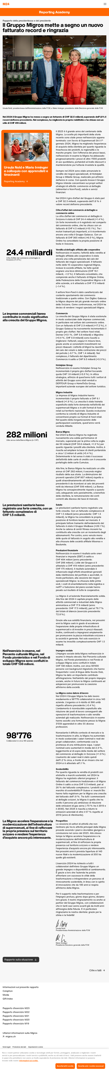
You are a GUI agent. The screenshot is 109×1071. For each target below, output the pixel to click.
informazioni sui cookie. (28, 1060)
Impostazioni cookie (35, 1047)
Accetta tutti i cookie (65, 1066)
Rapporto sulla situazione (18, 959)
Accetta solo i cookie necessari (91, 1066)
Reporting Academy (54, 12)
